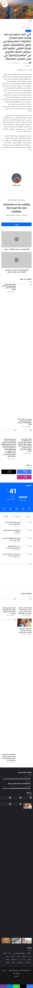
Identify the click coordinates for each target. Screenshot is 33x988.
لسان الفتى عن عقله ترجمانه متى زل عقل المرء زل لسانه (11, 555)
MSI (10, 953)
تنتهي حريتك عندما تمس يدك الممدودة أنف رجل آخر (12, 523)
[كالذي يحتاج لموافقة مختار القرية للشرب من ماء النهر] (26, 540)
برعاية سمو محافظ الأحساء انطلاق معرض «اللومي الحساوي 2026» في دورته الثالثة (24, 422)
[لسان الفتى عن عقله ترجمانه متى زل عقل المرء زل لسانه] (26, 556)
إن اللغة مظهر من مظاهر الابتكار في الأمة (11, 531)
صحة (24, 959)
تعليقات (6, 516)
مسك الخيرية (20, 962)
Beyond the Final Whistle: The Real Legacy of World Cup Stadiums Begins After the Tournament (8, 757)
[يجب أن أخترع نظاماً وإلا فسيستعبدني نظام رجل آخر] (26, 548)
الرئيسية (28, 27)
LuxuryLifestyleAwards (18, 953)
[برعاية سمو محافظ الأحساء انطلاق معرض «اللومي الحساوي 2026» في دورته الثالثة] (24, 351)
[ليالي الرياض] (16, 9)
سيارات (29, 959)
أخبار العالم (24, 956)
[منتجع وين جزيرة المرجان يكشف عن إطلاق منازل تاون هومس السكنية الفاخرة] (6, 940)
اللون (18, 956)
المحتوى (13, 956)
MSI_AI (4, 953)
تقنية (8, 956)
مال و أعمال (28, 962)
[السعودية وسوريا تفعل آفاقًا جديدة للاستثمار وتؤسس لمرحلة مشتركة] (24, 623)
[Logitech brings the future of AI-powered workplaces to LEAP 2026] (27, 799)
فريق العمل (13, 959)
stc (30, 956)
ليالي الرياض (26, 63)
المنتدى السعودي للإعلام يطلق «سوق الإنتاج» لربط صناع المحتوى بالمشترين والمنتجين (9, 611)
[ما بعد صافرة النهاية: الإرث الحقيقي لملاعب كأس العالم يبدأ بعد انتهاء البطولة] (6, 870)
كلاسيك (7, 959)
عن (19, 959)
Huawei (29, 953)
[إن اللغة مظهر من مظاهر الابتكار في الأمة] (26, 532)
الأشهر (27, 516)
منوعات (23, 27)
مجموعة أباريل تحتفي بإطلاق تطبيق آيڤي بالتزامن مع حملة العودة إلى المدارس (9, 287)
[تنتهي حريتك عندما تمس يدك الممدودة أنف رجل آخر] (26, 524)
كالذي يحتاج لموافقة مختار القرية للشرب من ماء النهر (11, 539)
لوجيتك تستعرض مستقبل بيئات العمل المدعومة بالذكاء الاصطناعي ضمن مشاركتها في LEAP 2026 (25, 611)
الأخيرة (17, 516)
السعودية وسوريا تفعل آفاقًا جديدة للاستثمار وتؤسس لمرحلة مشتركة (25, 630)
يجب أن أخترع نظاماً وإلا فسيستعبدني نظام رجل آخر (13, 547)
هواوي (7, 962)
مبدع (14, 973)
